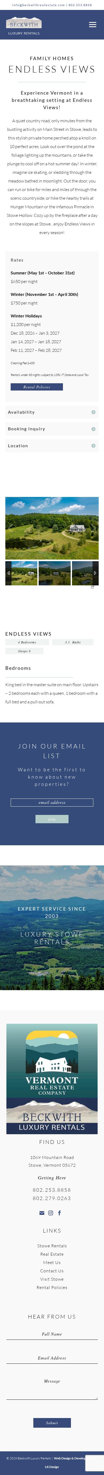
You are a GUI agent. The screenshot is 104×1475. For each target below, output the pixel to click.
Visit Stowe (52, 1279)
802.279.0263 (52, 1198)
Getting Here (52, 1177)
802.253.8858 (80, 5)
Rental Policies (36, 386)
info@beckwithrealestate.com (38, 5)
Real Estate (52, 1254)
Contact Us (52, 1270)
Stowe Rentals (52, 1245)
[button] (92, 23)
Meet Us (52, 1262)
